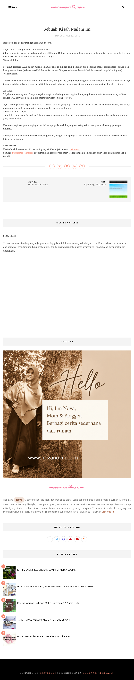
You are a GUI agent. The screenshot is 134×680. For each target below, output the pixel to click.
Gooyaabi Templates (98, 673)
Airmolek (75, 149)
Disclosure (108, 511)
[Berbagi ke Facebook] (52, 166)
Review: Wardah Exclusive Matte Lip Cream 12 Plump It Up (48, 603)
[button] (13, 7)
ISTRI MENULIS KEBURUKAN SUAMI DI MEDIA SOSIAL (46, 569)
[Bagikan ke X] (59, 166)
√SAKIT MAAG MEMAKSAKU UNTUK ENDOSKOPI (43, 619)
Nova (19, 499)
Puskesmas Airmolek (22, 152)
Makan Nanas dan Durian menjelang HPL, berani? (43, 636)
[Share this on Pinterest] (67, 166)
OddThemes (48, 673)
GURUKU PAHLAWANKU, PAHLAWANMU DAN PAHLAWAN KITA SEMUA (55, 586)
